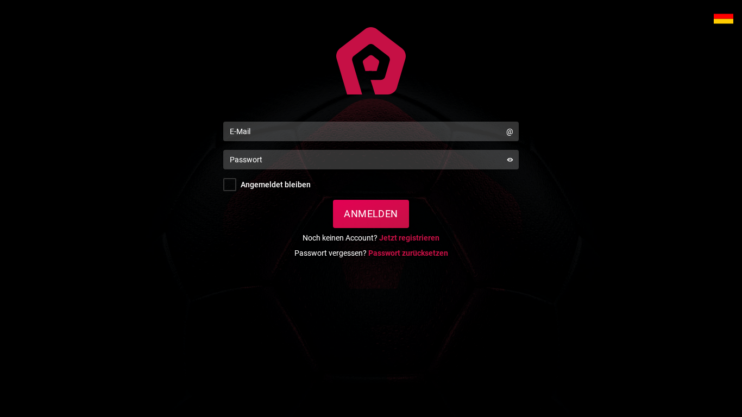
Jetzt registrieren (409, 237)
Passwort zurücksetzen (408, 253)
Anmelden (371, 213)
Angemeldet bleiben (276, 184)
